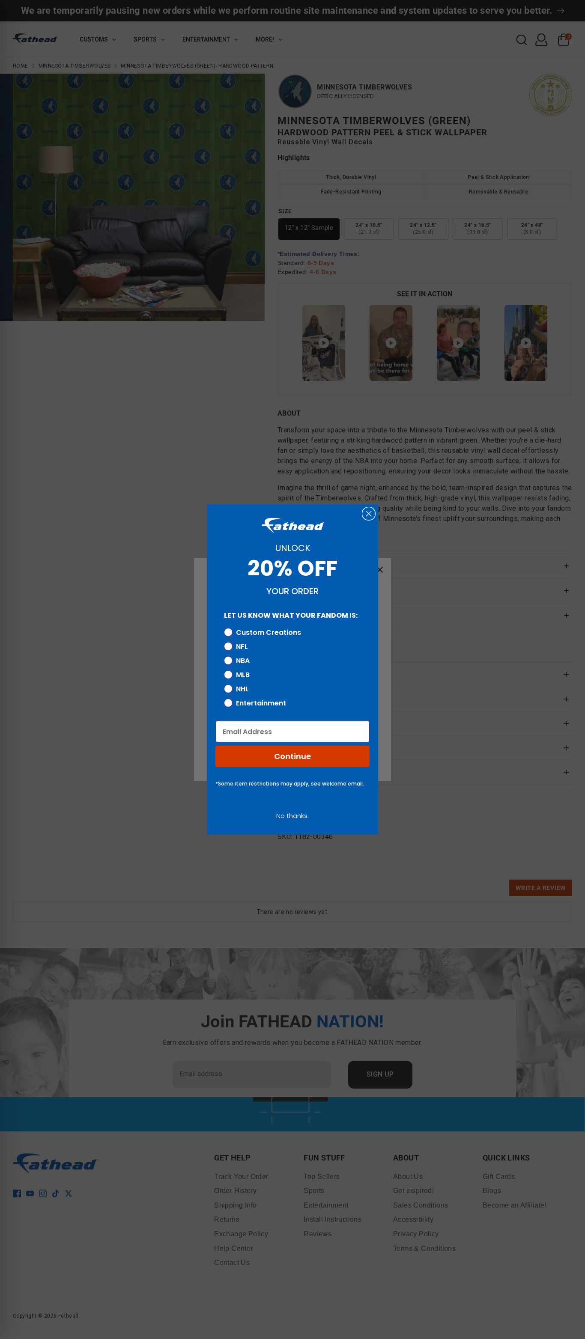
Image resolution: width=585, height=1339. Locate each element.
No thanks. (292, 815)
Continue (292, 756)
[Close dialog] (369, 514)
